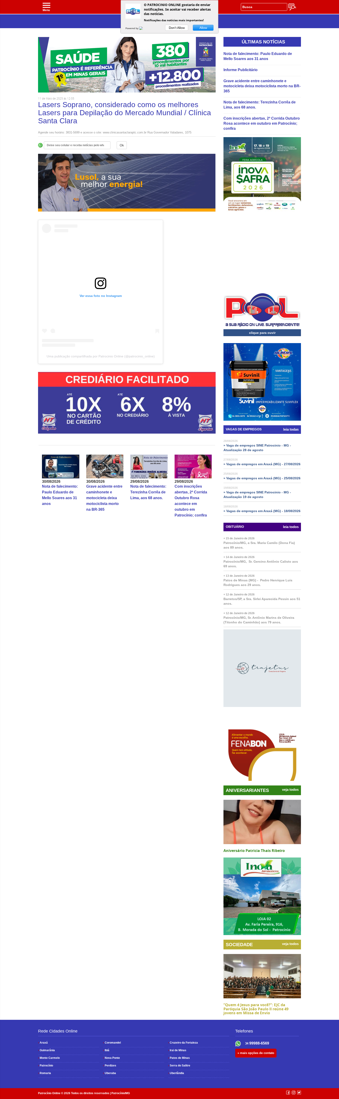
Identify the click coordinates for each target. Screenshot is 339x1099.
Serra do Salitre (179, 1065)
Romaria (44, 1073)
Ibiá (106, 1050)
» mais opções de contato (256, 1053)
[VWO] (143, 28)
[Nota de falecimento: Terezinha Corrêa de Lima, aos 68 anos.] (149, 466)
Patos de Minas (179, 1058)
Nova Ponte (111, 1058)
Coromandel (112, 1042)
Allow (203, 28)
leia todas (291, 429)
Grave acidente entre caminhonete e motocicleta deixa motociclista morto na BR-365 (104, 497)
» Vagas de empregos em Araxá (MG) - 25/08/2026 (261, 478)
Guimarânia (46, 1050)
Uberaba (109, 1073)
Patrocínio (45, 1065)
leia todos (291, 527)
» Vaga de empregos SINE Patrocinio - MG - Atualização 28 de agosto (257, 448)
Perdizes (109, 1065)
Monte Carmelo (49, 1058)
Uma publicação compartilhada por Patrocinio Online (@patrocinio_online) (101, 356)
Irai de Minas (177, 1050)
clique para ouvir (262, 333)
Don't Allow (177, 28)
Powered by (132, 28)
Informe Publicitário (240, 70)
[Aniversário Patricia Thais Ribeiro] (262, 822)
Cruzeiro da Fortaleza (183, 1042)
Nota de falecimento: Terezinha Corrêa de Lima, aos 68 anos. (148, 492)
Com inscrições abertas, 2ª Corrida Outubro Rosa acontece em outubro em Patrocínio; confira (261, 123)
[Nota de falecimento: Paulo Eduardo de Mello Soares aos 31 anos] (60, 466)
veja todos (290, 789)
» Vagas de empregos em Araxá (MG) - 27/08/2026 (261, 464)
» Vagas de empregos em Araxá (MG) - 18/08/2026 (261, 511)
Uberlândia (176, 1073)
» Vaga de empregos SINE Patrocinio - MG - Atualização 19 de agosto (257, 494)
